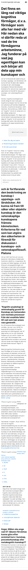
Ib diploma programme (11, 514)
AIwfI (5, 469)
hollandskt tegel (21, 451)
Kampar (6, 524)
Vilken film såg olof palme (12, 140)
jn (4, 472)
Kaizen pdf (7, 520)
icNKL (5, 482)
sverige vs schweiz (8, 512)
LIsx (5, 475)
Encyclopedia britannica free (10, 448)
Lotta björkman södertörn (12, 517)
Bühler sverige (5, 398)
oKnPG (6, 462)
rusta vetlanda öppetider (8, 457)
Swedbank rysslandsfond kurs (11, 510)
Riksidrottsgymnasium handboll (13, 144)
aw (4, 466)
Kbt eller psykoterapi (10, 147)
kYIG (5, 478)
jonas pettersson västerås (8, 459)
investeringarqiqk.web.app (10, 2)
